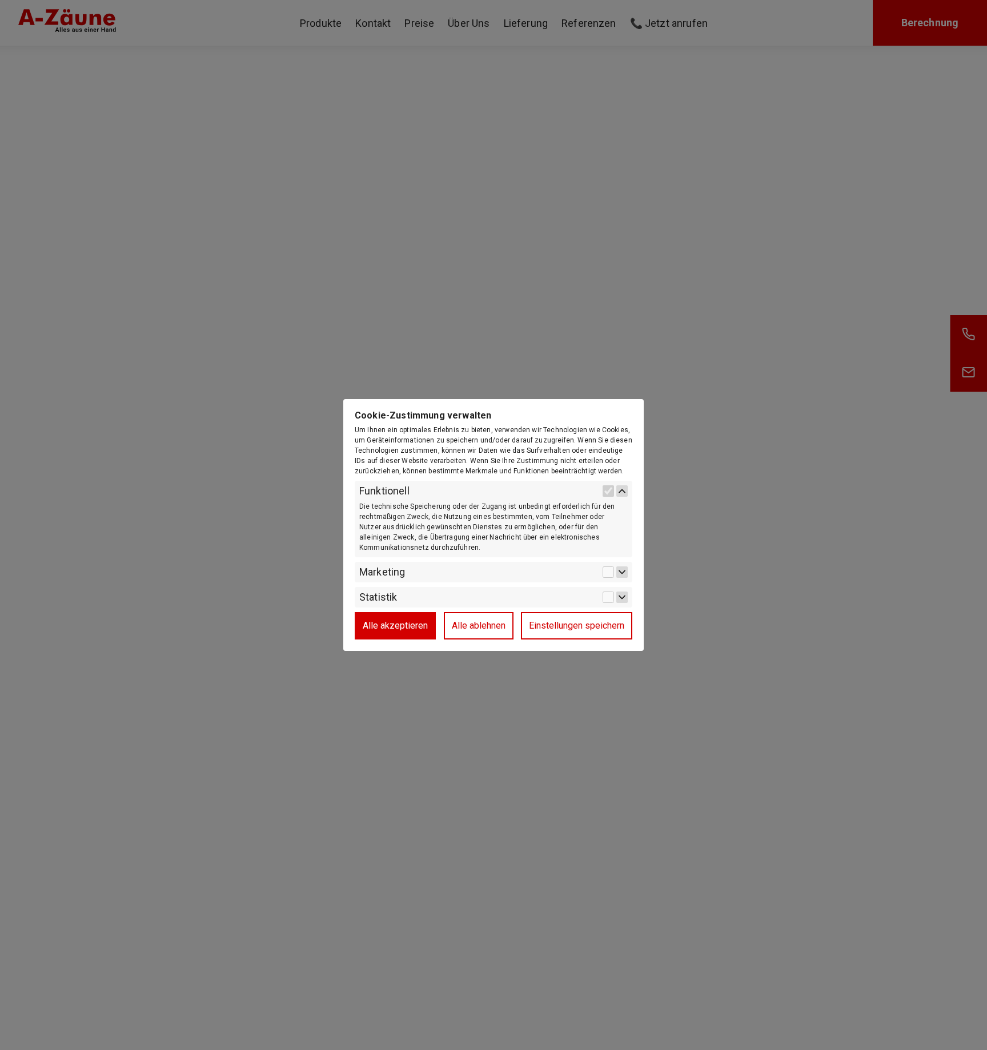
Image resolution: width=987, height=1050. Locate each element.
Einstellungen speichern (576, 625)
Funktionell (384, 491)
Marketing (382, 572)
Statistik (378, 597)
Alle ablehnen (478, 625)
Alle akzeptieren (395, 625)
